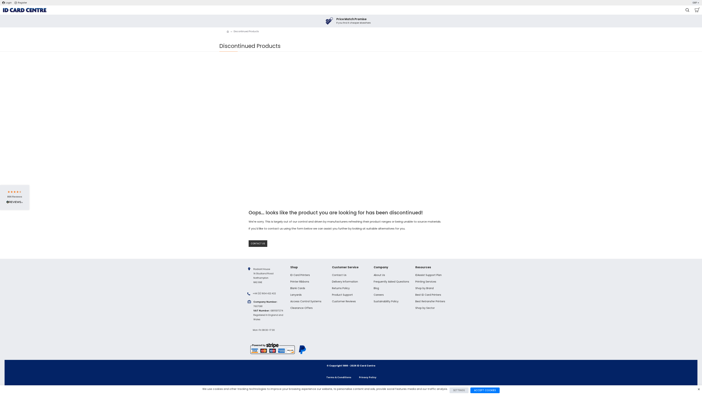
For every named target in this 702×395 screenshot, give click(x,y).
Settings (459, 390)
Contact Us (258, 243)
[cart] (697, 10)
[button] (14, 197)
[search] (687, 10)
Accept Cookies (485, 390)
